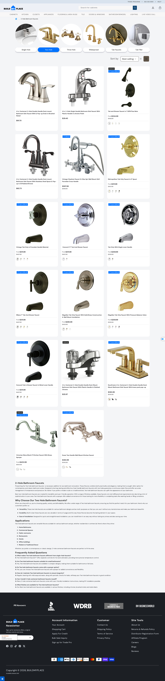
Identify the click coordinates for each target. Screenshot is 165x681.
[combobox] (107, 8)
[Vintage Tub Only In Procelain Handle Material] (36, 223)
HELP (159, 1)
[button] (160, 8)
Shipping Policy (104, 629)
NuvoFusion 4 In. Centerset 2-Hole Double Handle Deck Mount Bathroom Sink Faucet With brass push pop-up (127, 386)
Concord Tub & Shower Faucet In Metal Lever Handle (34, 385)
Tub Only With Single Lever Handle (120, 247)
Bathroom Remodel (117, 14)
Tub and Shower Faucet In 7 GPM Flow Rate (123, 111)
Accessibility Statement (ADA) (12, 673)
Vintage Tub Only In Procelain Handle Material (32, 247)
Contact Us (102, 625)
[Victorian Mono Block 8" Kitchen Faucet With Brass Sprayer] (36, 431)
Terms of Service (105, 633)
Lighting (134, 14)
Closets (36, 14)
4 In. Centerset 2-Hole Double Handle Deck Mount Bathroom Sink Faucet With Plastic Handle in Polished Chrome (81, 387)
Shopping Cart (59, 629)
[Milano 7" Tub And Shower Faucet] (36, 291)
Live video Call (148, 14)
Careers (135, 642)
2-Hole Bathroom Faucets (29, 19)
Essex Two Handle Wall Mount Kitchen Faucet (78, 455)
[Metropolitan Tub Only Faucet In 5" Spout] (128, 155)
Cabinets (14, 14)
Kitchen (25, 14)
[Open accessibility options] (2, 678)
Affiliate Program (139, 638)
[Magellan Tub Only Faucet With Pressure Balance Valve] (128, 291)
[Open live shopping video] (163, 339)
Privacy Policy (103, 638)
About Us (135, 625)
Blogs (133, 647)
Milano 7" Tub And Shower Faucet (27, 315)
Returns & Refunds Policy (143, 629)
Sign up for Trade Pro (62, 642)
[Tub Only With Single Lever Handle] (128, 223)
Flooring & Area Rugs (67, 14)
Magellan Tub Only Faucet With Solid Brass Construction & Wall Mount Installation (82, 316)
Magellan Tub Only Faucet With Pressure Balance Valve (127, 315)
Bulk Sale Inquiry (59, 638)
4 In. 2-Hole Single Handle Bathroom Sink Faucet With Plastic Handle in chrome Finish (81, 112)
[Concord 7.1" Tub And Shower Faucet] (82, 223)
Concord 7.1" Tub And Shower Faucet (75, 247)
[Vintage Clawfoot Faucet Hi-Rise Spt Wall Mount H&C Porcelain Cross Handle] (82, 155)
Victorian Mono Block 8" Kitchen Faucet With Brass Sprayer (34, 456)
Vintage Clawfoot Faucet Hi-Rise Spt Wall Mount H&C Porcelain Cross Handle (81, 180)
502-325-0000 (148, 1)
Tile (83, 14)
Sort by (114, 58)
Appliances (49, 14)
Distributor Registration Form (145, 633)
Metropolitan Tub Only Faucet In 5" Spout (122, 179)
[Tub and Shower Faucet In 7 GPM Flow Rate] (128, 87)
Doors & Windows (97, 14)
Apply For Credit (60, 633)
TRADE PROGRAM (134, 1)
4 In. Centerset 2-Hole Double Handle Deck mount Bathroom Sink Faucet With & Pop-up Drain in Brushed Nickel (35, 113)
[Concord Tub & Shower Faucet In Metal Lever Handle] (36, 361)
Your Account (58, 625)
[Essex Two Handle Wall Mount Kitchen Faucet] (82, 431)
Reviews (135, 651)
